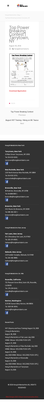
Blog (18, 15)
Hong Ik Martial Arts (10, 15)
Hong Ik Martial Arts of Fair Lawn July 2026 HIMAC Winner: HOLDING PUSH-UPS (19, 338)
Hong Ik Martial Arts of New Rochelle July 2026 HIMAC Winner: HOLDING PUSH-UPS (21, 347)
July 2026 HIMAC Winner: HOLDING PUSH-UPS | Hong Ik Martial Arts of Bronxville (21, 356)
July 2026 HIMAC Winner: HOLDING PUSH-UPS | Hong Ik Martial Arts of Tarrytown (21, 365)
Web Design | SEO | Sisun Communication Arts (22, 397)
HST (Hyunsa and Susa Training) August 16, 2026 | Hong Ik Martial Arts (22, 329)
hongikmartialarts (21, 49)
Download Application (17, 91)
